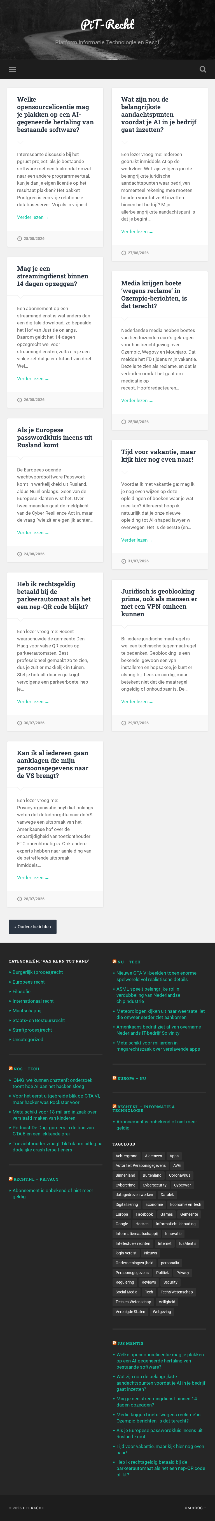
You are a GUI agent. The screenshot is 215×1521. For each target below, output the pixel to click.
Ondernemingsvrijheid (134, 1263)
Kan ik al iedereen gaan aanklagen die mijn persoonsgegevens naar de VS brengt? (52, 764)
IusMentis (187, 1243)
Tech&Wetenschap (177, 1292)
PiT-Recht (107, 24)
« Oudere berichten (32, 926)
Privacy (182, 1272)
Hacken (142, 1224)
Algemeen (153, 1156)
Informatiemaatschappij (137, 1233)
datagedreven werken (134, 1194)
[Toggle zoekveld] (203, 69)
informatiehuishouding (176, 1224)
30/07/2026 (34, 723)
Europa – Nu (132, 1078)
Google (122, 1224)
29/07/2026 (138, 723)
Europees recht (29, 982)
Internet (165, 1243)
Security (170, 1282)
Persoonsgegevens (132, 1272)
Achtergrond (126, 1156)
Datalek (167, 1194)
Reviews (149, 1282)
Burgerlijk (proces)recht (38, 972)
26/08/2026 (34, 399)
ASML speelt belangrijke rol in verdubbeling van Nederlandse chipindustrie (148, 995)
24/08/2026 (34, 554)
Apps (174, 1156)
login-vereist (126, 1253)
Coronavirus (179, 1175)
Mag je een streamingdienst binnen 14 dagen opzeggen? (52, 276)
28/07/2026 (34, 899)
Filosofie (22, 991)
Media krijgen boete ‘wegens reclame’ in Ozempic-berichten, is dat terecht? (154, 294)
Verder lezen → (33, 217)
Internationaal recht (33, 1001)
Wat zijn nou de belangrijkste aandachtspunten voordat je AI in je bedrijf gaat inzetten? (159, 114)
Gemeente (189, 1214)
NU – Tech (129, 962)
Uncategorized (28, 1039)
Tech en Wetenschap (133, 1302)
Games (166, 1214)
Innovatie (173, 1233)
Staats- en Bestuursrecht (39, 1020)
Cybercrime (125, 1185)
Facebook (144, 1214)
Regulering (125, 1282)
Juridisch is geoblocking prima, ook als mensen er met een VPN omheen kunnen (159, 602)
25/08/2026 (138, 422)
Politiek (162, 1272)
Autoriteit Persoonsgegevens (141, 1165)
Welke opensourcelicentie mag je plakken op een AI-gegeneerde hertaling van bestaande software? (55, 114)
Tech (149, 1292)
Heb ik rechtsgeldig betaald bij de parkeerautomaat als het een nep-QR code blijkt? (54, 595)
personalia (170, 1263)
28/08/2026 (34, 238)
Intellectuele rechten (133, 1243)
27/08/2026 (138, 253)
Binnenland (125, 1175)
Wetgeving (162, 1311)
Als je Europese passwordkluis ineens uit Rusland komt (54, 437)
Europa (122, 1214)
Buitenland (152, 1175)
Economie (154, 1204)
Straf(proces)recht (32, 1030)
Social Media (126, 1292)
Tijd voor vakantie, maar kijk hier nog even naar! (158, 455)
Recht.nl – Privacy (36, 1179)
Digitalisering (127, 1204)
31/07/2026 (138, 561)
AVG (177, 1165)
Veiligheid (167, 1302)
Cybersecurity (155, 1185)
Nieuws (150, 1253)
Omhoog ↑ (195, 1508)
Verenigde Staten (130, 1311)
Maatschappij (27, 1010)
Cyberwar (182, 1185)
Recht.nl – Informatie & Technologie (144, 1108)
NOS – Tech (26, 1068)
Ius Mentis (130, 1343)
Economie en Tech (185, 1204)
